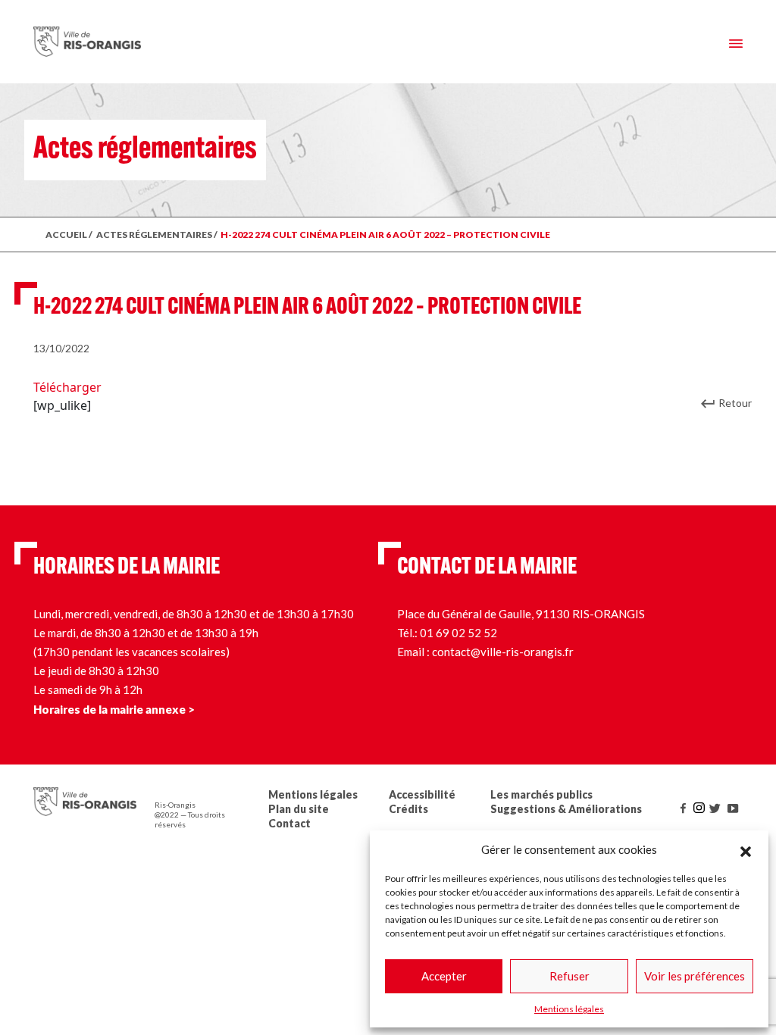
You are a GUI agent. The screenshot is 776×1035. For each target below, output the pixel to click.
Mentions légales (569, 1009)
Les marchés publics (541, 794)
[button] (745, 849)
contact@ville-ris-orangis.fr (503, 651)
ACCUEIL (66, 234)
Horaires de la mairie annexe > (114, 709)
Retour (735, 402)
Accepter (444, 976)
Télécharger (67, 387)
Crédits (408, 808)
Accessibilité (422, 794)
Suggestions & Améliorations (566, 808)
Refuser (569, 976)
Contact (289, 823)
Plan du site (298, 808)
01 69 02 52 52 (458, 632)
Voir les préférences (694, 976)
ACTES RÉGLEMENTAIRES (154, 234)
